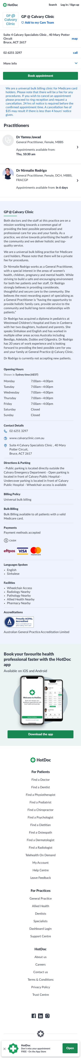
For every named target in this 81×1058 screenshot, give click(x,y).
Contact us (40, 972)
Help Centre (41, 870)
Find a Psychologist (40, 817)
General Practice (41, 898)
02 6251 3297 (18, 431)
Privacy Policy (40, 987)
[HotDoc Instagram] (47, 1015)
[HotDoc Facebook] (33, 1015)
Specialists (40, 921)
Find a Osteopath (40, 832)
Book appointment (40, 75)
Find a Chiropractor (40, 809)
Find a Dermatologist (40, 840)
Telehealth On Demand (40, 855)
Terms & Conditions (40, 979)
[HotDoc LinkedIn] (40, 1015)
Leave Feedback (40, 877)
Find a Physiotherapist (40, 794)
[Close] (4, 1048)
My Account (40, 862)
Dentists (40, 913)
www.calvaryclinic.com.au (26, 438)
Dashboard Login (40, 928)
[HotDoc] (10, 5)
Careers (40, 964)
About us (40, 957)
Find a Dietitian (40, 825)
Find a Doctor (40, 779)
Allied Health (40, 906)
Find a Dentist (40, 787)
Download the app (40, 734)
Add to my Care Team (39, 22)
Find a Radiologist (40, 847)
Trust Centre (40, 994)
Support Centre (40, 936)
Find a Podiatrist (40, 802)
